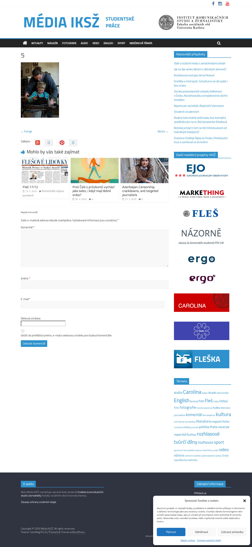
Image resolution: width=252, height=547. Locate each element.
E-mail (25, 299)
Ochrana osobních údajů (209, 540)
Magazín (52, 43)
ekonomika (222, 393)
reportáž (180, 434)
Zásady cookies (188, 540)
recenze (223, 426)
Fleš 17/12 (30, 186)
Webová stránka (30, 318)
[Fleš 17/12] (45, 160)
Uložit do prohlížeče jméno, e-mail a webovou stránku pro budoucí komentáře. (66, 335)
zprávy (218, 455)
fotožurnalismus (204, 408)
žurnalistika (190, 460)
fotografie (188, 407)
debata (205, 393)
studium (198, 450)
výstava (179, 455)
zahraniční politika (193, 455)
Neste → (163, 131)
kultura (223, 414)
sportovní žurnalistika (184, 450)
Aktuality (37, 43)
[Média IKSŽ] (126, 13)
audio (178, 392)
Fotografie (69, 43)
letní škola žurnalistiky (185, 421)
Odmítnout (201, 532)
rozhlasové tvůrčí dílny (197, 438)
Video (95, 43)
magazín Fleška (220, 421)
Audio (84, 43)
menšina (178, 427)
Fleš (209, 400)
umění (215, 450)
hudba (216, 407)
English (108, 43)
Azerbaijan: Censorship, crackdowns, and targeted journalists (140, 190)
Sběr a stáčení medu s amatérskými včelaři (199, 63)
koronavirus (209, 415)
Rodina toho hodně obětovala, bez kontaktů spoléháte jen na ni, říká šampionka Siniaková (200, 120)
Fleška (216, 401)
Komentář (27, 227)
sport (219, 442)
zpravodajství (208, 455)
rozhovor (205, 442)
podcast (194, 427)
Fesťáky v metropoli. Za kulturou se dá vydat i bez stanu (201, 83)
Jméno (25, 278)
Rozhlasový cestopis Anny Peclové (194, 75)
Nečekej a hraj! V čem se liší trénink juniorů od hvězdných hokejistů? (200, 130)
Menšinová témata (141, 43)
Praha (214, 427)
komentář (194, 415)
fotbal (223, 401)
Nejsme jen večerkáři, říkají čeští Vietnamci (199, 106)
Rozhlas (191, 434)
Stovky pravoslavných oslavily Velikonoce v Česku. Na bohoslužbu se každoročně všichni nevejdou (200, 95)
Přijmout (171, 532)
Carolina (192, 392)
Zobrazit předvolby (232, 532)
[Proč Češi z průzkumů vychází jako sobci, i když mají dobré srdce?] (95, 160)
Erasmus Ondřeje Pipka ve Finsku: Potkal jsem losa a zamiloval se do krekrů (201, 140)
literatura (203, 421)
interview (225, 408)
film (201, 401)
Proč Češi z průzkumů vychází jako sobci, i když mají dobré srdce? (93, 190)
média (186, 427)
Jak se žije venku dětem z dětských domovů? (200, 69)
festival (194, 401)
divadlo (212, 393)
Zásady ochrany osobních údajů (38, 502)
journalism (179, 415)
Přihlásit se (200, 493)
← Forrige (26, 131)
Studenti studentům (186, 112)
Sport (121, 43)
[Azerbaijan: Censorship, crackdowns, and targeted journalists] (144, 160)
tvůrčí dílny (208, 450)
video (224, 449)
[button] (244, 501)
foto (176, 408)
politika (204, 426)
